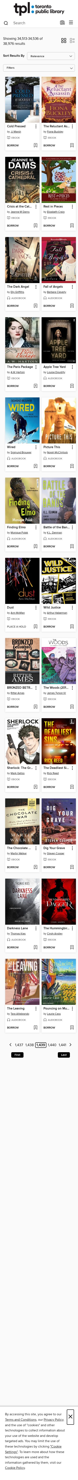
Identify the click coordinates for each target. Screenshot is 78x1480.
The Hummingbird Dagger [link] (56, 928)
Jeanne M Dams (20, 212)
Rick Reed (53, 773)
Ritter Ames (17, 693)
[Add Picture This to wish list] (71, 466)
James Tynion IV (56, 693)
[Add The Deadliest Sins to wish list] (71, 787)
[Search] (6, 22)
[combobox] (30, 23)
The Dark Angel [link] (18, 287)
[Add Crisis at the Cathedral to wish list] (35, 226)
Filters (11, 68)
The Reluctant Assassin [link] (56, 126)
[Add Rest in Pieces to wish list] (71, 226)
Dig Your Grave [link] (54, 848)
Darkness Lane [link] (17, 928)
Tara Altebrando (20, 1014)
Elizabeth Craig (55, 212)
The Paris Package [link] (20, 367)
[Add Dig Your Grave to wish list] (71, 867)
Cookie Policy (15, 1468)
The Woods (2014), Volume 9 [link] (56, 688)
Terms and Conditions (20, 1420)
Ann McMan (18, 613)
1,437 (19, 1045)
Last (64, 1055)
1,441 (62, 1045)
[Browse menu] (71, 23)
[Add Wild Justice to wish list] (71, 627)
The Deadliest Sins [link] (56, 768)
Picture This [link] (51, 447)
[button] (63, 42)
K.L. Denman (54, 532)
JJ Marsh (16, 131)
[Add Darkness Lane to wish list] (35, 947)
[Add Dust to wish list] (35, 627)
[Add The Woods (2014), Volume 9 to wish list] (71, 707)
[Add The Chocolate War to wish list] (35, 867)
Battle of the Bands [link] (56, 527)
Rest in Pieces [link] (53, 207)
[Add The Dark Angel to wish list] (35, 306)
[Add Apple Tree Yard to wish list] (71, 386)
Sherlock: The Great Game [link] (20, 768)
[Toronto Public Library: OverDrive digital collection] (39, 9)
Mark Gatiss (18, 773)
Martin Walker (19, 853)
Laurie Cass (54, 1014)
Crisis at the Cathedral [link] (20, 207)
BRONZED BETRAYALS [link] (20, 688)
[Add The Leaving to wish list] (35, 1028)
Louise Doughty (56, 372)
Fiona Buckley (55, 131)
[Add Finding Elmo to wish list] (35, 546)
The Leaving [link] (16, 1009)
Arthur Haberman (57, 613)
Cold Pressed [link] (16, 126)
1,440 (52, 1045)
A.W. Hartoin (18, 372)
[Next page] (70, 1045)
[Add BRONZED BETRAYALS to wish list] (35, 707)
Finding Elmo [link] (16, 527)
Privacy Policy (53, 1420)
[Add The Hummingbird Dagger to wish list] (71, 947)
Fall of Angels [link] (53, 287)
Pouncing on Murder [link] (56, 1009)
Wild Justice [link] (52, 608)
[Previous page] (10, 1045)
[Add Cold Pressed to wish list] (35, 145)
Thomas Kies (18, 933)
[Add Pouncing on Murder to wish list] (71, 1028)
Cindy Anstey (54, 933)
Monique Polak (19, 532)
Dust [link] (10, 608)
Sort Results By (14, 56)
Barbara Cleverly (56, 292)
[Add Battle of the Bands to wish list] (71, 546)
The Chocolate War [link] (20, 848)
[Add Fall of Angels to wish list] (71, 306)
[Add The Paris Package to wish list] (35, 386)
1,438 (29, 1045)
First (17, 1055)
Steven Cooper (55, 853)
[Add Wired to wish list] (35, 466)
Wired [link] (11, 447)
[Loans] (62, 23)
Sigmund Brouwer (21, 452)
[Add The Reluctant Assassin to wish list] (71, 145)
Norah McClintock (57, 452)
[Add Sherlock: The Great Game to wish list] (35, 787)
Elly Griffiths (17, 292)
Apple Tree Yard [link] (54, 367)
